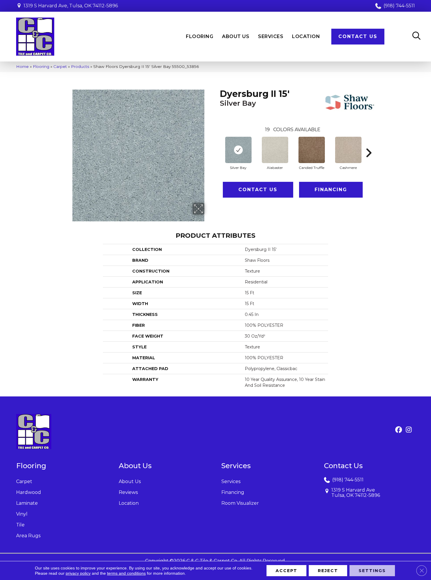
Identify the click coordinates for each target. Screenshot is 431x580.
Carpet (60, 66)
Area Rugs (28, 535)
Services (230, 481)
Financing (331, 189)
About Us (130, 481)
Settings (372, 570)
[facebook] (398, 430)
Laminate (27, 503)
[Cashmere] (348, 150)
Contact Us (257, 189)
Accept (286, 570)
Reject (328, 570)
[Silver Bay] (238, 150)
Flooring (41, 66)
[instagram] (409, 430)
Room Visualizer (240, 503)
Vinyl (22, 514)
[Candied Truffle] (311, 150)
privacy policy (78, 573)
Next (368, 144)
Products (80, 66)
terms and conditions (126, 573)
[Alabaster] (275, 150)
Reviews (128, 492)
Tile (20, 525)
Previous (217, 144)
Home (22, 66)
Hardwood (28, 492)
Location (129, 503)
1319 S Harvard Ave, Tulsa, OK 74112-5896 (70, 5)
